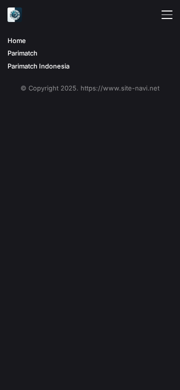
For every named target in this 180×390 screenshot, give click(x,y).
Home (17, 40)
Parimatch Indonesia (39, 66)
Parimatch (23, 53)
